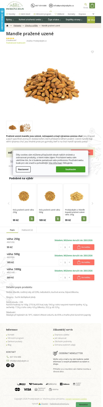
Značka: (36, 41)
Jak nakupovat (60, 338)
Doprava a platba (62, 334)
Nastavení (23, 169)
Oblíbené (60, 14)
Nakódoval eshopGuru (59, 403)
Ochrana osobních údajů (65, 344)
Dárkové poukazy (15, 341)
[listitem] (23, 203)
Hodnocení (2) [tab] (27, 230)
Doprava (82, 14)
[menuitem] (10, 19)
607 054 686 (15, 357)
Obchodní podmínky (63, 341)
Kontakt (11, 334)
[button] (8, 203)
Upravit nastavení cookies (76, 398)
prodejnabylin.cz (8, 365)
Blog (9, 344)
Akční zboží (25, 14)
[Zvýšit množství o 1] (69, 247)
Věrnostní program (43, 14)
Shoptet (44, 403)
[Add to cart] (31, 218)
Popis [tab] (12, 230)
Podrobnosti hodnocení (15, 43)
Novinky (12, 14)
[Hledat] (86, 5)
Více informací (55, 163)
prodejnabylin (12, 365)
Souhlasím (70, 169)
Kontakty (71, 14)
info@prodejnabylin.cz (19, 361)
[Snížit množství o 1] (61, 247)
